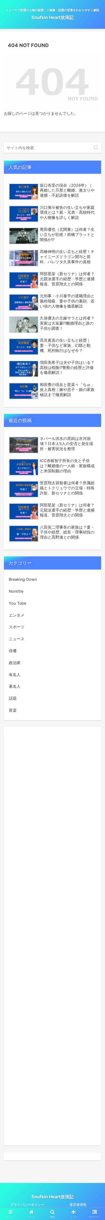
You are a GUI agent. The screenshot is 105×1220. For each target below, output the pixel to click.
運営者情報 (77, 1204)
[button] (96, 147)
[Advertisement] (52, 936)
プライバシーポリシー (27, 1204)
